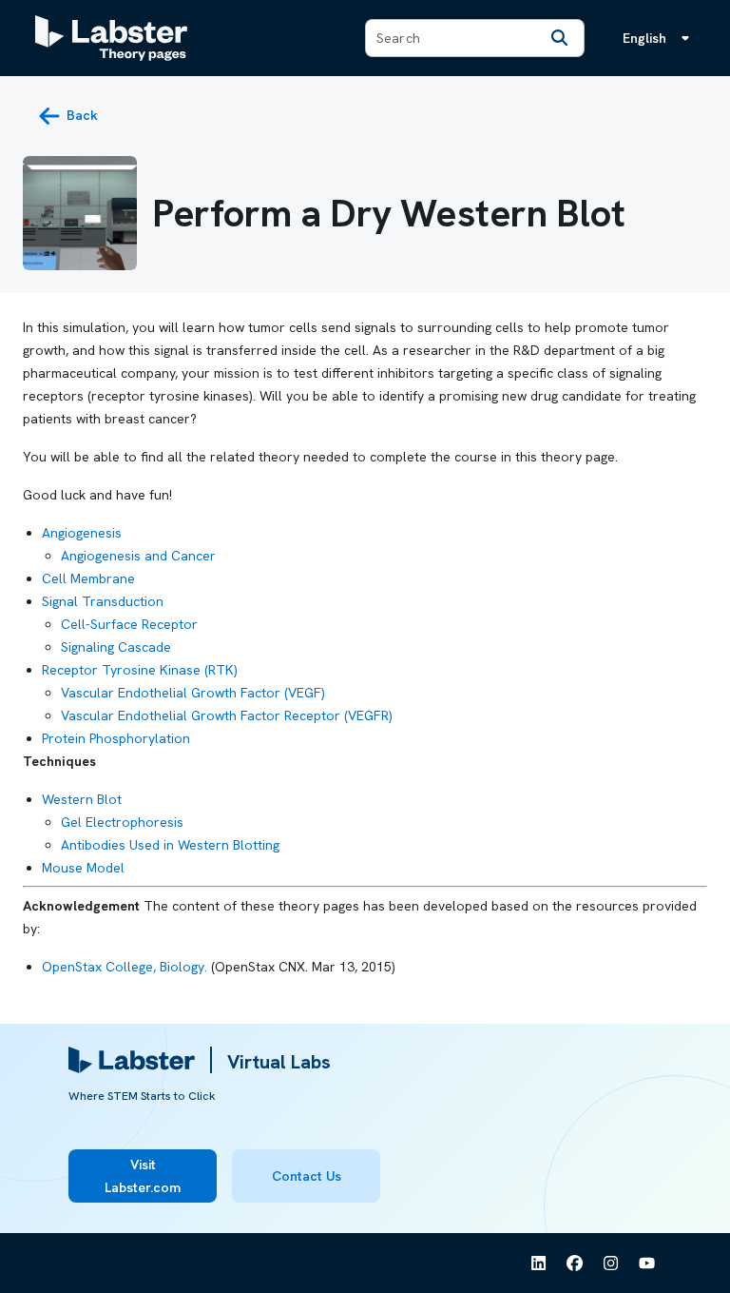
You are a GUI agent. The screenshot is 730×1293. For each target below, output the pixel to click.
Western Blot (82, 799)
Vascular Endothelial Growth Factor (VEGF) (193, 692)
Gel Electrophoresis (122, 822)
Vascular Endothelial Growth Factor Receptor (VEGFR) (227, 715)
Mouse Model (83, 867)
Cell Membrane (88, 578)
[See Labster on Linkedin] (539, 1263)
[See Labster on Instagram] (611, 1263)
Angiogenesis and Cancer (138, 555)
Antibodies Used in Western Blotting (170, 844)
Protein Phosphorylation (116, 738)
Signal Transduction (102, 601)
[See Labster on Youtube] (647, 1263)
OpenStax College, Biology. (124, 966)
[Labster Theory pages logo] (111, 38)
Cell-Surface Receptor (129, 624)
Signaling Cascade (116, 647)
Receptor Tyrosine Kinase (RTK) (140, 669)
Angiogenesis (82, 532)
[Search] (559, 38)
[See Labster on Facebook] (575, 1263)
